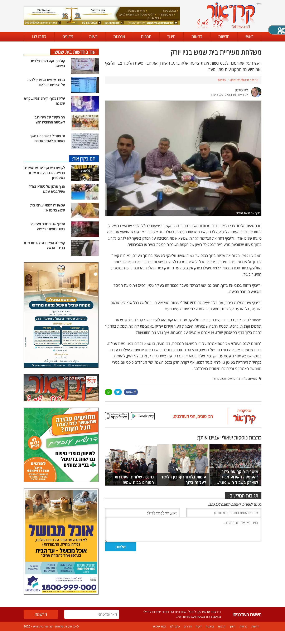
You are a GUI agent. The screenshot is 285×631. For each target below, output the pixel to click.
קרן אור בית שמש (43, 626)
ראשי (249, 36)
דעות (93, 36)
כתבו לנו (39, 36)
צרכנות (119, 36)
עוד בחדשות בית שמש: (74, 52)
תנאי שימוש (159, 626)
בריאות (196, 36)
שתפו (129, 392)
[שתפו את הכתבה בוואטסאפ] (108, 392)
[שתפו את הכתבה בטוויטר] (118, 392)
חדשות (224, 36)
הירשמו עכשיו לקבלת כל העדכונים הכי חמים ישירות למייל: (182, 612)
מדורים (67, 36)
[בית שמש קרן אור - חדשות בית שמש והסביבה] (226, 16)
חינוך (171, 36)
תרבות (146, 36)
